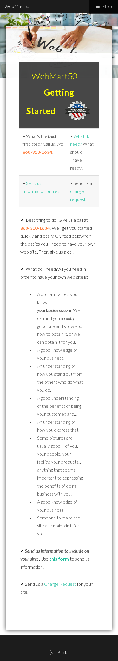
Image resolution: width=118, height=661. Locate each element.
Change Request (60, 584)
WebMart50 (17, 6)
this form (59, 558)
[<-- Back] (59, 652)
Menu (107, 6)
